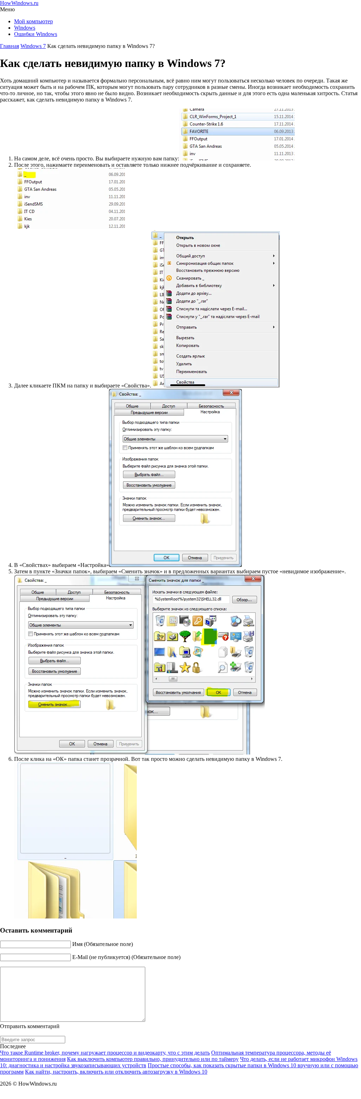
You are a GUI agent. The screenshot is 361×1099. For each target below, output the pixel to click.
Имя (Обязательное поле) (102, 944)
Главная (9, 46)
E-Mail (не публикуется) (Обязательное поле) (126, 957)
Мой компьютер (33, 21)
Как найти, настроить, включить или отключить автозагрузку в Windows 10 (116, 1072)
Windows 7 (33, 46)
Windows (24, 28)
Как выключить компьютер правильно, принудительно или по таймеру (153, 1059)
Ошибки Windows (35, 34)
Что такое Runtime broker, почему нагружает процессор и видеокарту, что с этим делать (105, 1053)
